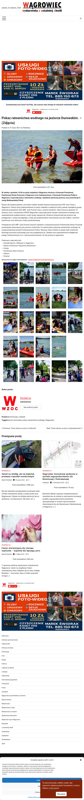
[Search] (80, 18)
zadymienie (5, 732)
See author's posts (31, 407)
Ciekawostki (6, 644)
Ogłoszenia (5, 676)
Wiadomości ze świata (9, 712)
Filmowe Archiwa (7, 648)
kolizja (4, 660)
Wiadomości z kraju (8, 708)
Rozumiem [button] (61, 794)
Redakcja (26, 128)
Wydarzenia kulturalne (9, 716)
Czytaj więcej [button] (54, 788)
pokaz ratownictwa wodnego (34, 420)
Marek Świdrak (7, 480)
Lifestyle (22, 417)
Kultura (4, 664)
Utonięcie (5, 692)
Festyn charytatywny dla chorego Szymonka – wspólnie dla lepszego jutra (21, 549)
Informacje (13, 417)
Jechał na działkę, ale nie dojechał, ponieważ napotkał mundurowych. (18, 475)
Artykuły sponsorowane (10, 640)
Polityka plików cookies (35, 797)
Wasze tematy (6, 700)
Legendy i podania (8, 668)
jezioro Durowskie (15, 420)
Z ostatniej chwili (7, 727)
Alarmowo (5, 636)
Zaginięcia (5, 736)
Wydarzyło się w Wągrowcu (11, 720)
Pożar (4, 688)
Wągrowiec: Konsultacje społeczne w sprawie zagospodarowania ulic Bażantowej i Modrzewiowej (60, 476)
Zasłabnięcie (6, 739)
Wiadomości (6, 704)
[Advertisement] (42, 38)
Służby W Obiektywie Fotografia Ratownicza (41, 259)
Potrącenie (5, 684)
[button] (81, 760)
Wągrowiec (50, 420)
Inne (3, 656)
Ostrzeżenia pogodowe (9, 680)
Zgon (3, 743)
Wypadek (5, 724)
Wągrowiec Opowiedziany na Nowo (14, 696)
